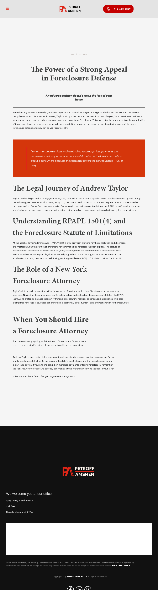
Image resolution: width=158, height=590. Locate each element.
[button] (7, 9)
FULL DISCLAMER (121, 565)
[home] (70, 9)
